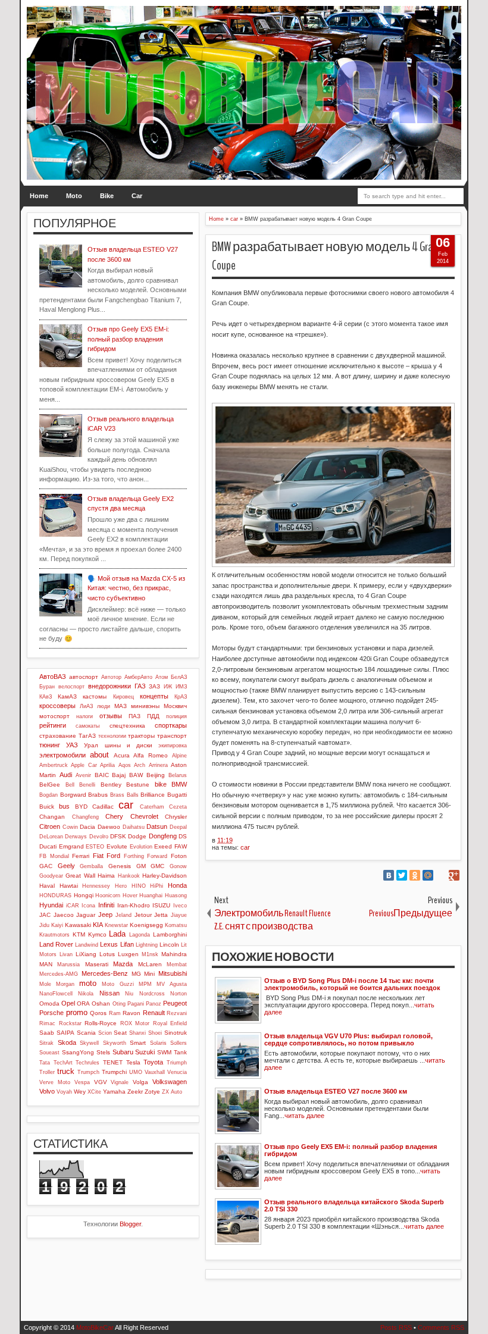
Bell (69, 785)
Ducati (48, 846)
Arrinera (158, 765)
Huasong (176, 895)
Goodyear (51, 876)
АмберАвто (138, 677)
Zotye (152, 1091)
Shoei (155, 1033)
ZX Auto (172, 1092)
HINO (139, 886)
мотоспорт (54, 716)
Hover (130, 895)
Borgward (73, 794)
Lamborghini (170, 934)
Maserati (96, 964)
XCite (94, 1092)
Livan (66, 954)
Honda (177, 885)
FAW (180, 846)
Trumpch (88, 1072)
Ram (115, 1013)
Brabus (98, 794)
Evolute (117, 846)
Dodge (137, 836)
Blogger (130, 1223)
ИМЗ (181, 687)
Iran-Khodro (133, 905)
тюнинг (49, 745)
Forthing (134, 856)
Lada (117, 933)
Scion (105, 1033)
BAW (136, 775)
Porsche (51, 1012)
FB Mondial (54, 856)
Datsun (156, 826)
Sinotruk (175, 1032)
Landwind (86, 945)
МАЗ (120, 706)
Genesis (119, 866)
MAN (45, 964)
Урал (91, 745)
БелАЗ (179, 677)
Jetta (161, 915)
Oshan (101, 1003)
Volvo (47, 1091)
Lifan (127, 944)
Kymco (97, 934)
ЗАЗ (154, 686)
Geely (66, 865)
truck (65, 1071)
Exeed (163, 846)
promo (76, 1012)
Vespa (82, 1082)
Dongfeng (163, 836)
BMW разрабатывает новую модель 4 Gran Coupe (324, 256)
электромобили (62, 755)
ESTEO (95, 847)
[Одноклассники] (414, 875)
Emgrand (71, 846)
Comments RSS (441, 1327)
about (99, 754)
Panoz (153, 1004)
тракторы (141, 735)
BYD (81, 806)
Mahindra (174, 954)
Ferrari (80, 856)
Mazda (123, 963)
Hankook (129, 876)
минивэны (145, 706)
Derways (76, 837)
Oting (119, 1004)
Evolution (141, 847)
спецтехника (127, 725)
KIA (98, 924)
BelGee (49, 784)
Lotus (107, 954)
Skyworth (114, 1043)
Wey (80, 1091)
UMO (135, 1072)
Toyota (153, 1062)
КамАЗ (67, 696)
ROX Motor (135, 1023)
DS (183, 836)
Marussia (68, 964)
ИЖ (168, 687)
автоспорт (83, 677)
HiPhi (156, 886)
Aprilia (107, 765)
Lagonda (139, 935)
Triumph (177, 1063)
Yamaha (114, 1091)
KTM (79, 934)
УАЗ (72, 745)
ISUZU (161, 905)
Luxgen (128, 954)
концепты (154, 696)
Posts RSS (396, 1327)
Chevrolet (144, 816)
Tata (44, 1063)
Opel (68, 1003)
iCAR (72, 906)
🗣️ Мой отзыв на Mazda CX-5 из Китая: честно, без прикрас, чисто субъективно (136, 588)
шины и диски (128, 745)
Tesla (133, 1062)
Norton (178, 994)
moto (87, 983)
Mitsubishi (172, 973)
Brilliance (152, 794)
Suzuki (145, 1052)
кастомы (95, 696)
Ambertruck (53, 765)
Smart (138, 1042)
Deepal (178, 827)
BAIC (102, 775)
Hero (121, 886)
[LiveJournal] (441, 875)
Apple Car (83, 765)
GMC (157, 866)
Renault (154, 1012)
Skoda (67, 1042)
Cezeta (178, 807)
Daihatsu (134, 827)
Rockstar (70, 1023)
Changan (52, 816)
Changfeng (85, 817)
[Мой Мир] (428, 875)
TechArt (63, 1063)
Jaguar (85, 915)
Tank (180, 1052)
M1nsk (150, 954)
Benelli (87, 785)
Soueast (49, 1053)
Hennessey (96, 886)
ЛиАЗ (86, 706)
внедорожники (109, 686)
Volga (140, 1082)
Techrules (87, 1063)
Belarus (177, 775)
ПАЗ (134, 716)
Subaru (122, 1052)
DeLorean (51, 837)
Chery (114, 816)
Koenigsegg (146, 925)
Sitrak (46, 1043)
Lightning (147, 945)
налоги (84, 716)
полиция (176, 716)
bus (64, 806)
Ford (113, 855)
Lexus (109, 944)
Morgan (65, 984)
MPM (145, 984)
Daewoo (109, 826)
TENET (113, 1062)
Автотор (111, 677)
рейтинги (52, 725)
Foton (179, 856)
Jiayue (179, 915)
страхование (57, 735)
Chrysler (176, 816)
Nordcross (152, 994)
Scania (86, 1032)
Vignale (120, 1082)
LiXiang (86, 954)
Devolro (98, 837)
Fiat (98, 855)
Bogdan (48, 795)
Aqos (124, 765)
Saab (46, 1032)
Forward (157, 856)
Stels (103, 1052)
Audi (66, 774)
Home (39, 195)
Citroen (49, 826)
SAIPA (65, 1032)
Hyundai (51, 905)
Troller (47, 1072)
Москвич (175, 706)
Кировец (123, 697)
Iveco (180, 906)
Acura (122, 755)
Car (137, 195)
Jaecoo (64, 915)
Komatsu (176, 925)
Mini (149, 973)
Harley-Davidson (164, 875)
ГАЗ (140, 686)
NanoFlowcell (56, 994)
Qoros (98, 1013)
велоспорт (71, 687)
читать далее (304, 1115)
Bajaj (119, 775)
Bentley (111, 784)
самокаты (87, 726)
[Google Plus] (454, 875)
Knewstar (116, 925)
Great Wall (80, 875)
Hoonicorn (107, 895)
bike (161, 784)
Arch (139, 765)
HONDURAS (55, 895)
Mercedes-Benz (105, 973)
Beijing (155, 775)
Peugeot (175, 1003)
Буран (47, 687)
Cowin (70, 827)
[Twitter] (401, 875)
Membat (177, 964)
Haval (47, 885)
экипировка (172, 746)
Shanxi (137, 1033)
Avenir (83, 775)
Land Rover (56, 944)
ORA (83, 1003)
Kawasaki (78, 925)
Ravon (131, 1013)
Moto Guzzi (117, 984)
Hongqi (83, 895)
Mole (45, 984)
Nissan (109, 993)
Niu (129, 994)
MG (136, 973)
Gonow (178, 866)
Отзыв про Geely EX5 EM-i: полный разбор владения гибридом (128, 338)
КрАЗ (180, 697)
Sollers (178, 1043)
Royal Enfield (170, 1023)
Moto (74, 195)
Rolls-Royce (101, 1023)
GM (141, 866)
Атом (161, 677)
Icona (88, 906)
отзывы (110, 715)
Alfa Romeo (150, 755)
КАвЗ (45, 697)
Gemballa (91, 866)
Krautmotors (54, 935)
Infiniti (106, 905)
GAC (45, 866)
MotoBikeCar (95, 1327)
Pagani (135, 1004)
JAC (45, 915)
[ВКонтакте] (388, 875)
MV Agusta (172, 984)
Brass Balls (124, 795)
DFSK (118, 836)
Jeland (123, 915)
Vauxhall (155, 1072)
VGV (100, 1082)
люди (103, 706)
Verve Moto (54, 1082)
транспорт (172, 735)
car (245, 847)
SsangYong (78, 1052)
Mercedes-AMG (58, 974)
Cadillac (103, 806)
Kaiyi (57, 925)
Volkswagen (169, 1081)
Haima (106, 875)
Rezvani (177, 1013)
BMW (179, 784)
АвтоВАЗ (52, 676)
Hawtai (69, 885)
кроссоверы (57, 705)
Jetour (143, 915)
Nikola (85, 994)
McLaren (150, 964)
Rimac (47, 1023)
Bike (107, 195)
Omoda (49, 1003)
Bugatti (177, 794)
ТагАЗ (87, 735)
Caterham (152, 807)
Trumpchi (114, 1072)
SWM (164, 1052)
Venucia (177, 1072)
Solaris (158, 1043)
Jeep (105, 914)
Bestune (137, 784)
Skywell (89, 1043)
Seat (120, 1032)
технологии (112, 736)
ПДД (153, 716)
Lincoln (169, 944)
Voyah (64, 1092)
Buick (46, 806)
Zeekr (135, 1091)
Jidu (44, 925)
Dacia (87, 826)
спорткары (171, 725)
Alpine (179, 756)
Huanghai (150, 895)
